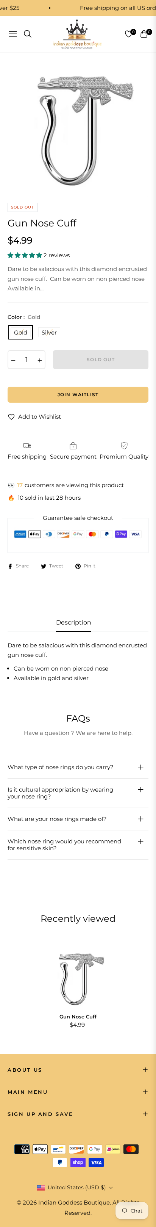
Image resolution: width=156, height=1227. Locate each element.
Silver (49, 332)
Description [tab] (73, 622)
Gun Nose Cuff (78, 1016)
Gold (20, 332)
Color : (24, 317)
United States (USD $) (77, 1187)
